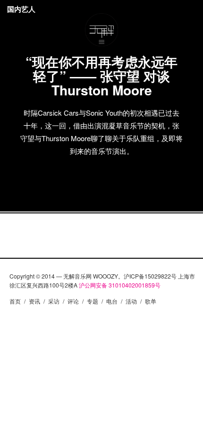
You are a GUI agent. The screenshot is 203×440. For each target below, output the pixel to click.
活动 (131, 301)
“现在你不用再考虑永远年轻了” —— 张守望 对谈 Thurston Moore (101, 76)
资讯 (34, 301)
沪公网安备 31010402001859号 (120, 285)
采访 (53, 301)
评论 (73, 301)
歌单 (150, 301)
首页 (15, 301)
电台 (112, 301)
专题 (92, 301)
